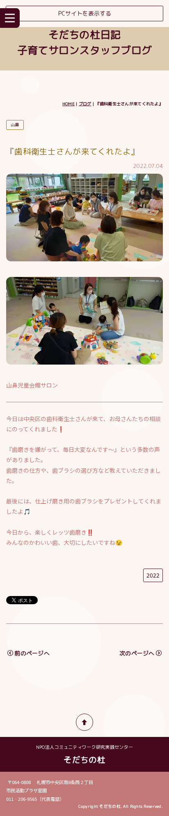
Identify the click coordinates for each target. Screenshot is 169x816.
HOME (68, 104)
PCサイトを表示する (84, 13)
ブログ (85, 104)
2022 (153, 575)
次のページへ (137, 653)
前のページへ (32, 653)
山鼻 (15, 124)
